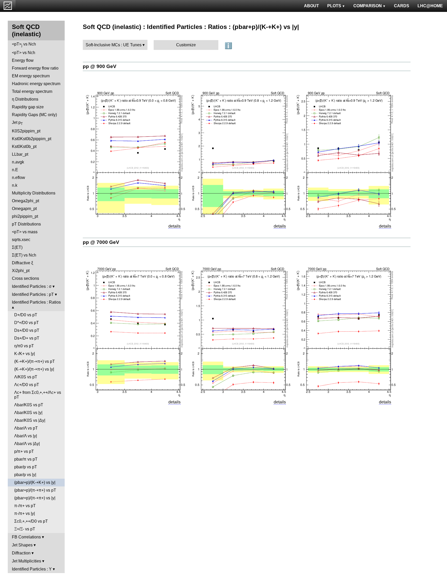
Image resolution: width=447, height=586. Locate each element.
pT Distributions (26, 224)
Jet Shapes (22, 545)
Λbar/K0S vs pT (28, 405)
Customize (186, 45)
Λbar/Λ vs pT (26, 428)
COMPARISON (367, 6)
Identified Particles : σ (31, 286)
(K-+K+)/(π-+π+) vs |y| (34, 369)
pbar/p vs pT (25, 467)
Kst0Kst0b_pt (24, 146)
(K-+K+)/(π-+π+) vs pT (34, 361)
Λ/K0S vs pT (25, 377)
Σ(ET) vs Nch (24, 255)
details (174, 226)
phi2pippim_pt (25, 216)
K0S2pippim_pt (26, 131)
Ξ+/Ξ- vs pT (24, 529)
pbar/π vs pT (26, 459)
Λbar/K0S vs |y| (28, 412)
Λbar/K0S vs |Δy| (29, 420)
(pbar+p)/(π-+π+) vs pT (35, 490)
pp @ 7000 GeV (101, 242)
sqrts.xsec (21, 239)
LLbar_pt (20, 154)
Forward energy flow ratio (35, 68)
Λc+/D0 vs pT (26, 384)
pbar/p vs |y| (25, 474)
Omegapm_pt (24, 208)
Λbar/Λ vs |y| (25, 436)
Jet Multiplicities (26, 561)
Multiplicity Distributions (33, 193)
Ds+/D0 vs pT (26, 330)
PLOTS (334, 6)
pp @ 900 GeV (99, 66)
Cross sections (25, 278)
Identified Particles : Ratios (36, 302)
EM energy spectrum (31, 76)
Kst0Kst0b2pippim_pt (31, 139)
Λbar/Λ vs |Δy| (27, 443)
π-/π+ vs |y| (24, 513)
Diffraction (21, 553)
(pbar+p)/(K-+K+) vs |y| (34, 482)
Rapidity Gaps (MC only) (34, 114)
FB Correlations (26, 537)
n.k (14, 185)
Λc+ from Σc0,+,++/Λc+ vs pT (37, 394)
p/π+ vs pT (24, 451)
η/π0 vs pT (24, 346)
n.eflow (18, 177)
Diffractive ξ (22, 263)
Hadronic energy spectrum (36, 83)
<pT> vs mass (25, 232)
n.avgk (18, 162)
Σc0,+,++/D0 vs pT (31, 521)
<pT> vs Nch (24, 44)
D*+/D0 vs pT (26, 322)
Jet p (17, 123)
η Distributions (25, 99)
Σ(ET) (17, 247)
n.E (15, 170)
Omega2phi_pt (25, 201)
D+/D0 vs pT (25, 315)
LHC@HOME (430, 6)
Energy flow (23, 60)
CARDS (401, 6)
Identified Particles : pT (33, 294)
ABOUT (311, 6)
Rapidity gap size (28, 107)
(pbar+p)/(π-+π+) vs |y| (34, 498)
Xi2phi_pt (20, 270)
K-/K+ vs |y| (24, 353)
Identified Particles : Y (32, 569)
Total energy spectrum (32, 91)
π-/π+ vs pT (25, 506)
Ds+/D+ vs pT (26, 338)
